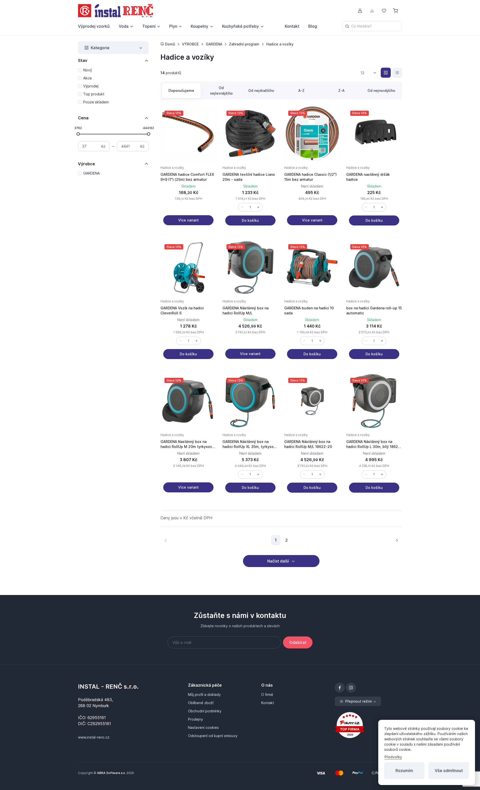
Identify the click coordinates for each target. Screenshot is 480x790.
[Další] (397, 540)
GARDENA (91, 173)
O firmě (267, 694)
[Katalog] (386, 73)
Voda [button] (123, 26)
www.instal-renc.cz (94, 737)
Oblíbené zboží (201, 703)
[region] (113, 86)
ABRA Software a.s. (111, 773)
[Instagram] (351, 688)
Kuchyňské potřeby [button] (240, 26)
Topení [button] (149, 26)
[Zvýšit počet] (258, 207)
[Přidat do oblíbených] (207, 115)
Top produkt (93, 94)
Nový (87, 70)
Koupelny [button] (199, 26)
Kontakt (292, 26)
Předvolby (393, 757)
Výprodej (90, 86)
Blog (312, 26)
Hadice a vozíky (172, 168)
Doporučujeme (181, 90)
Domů (169, 44)
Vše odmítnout (449, 770)
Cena (83, 117)
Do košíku (250, 220)
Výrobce (86, 163)
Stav (82, 60)
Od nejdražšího (261, 90)
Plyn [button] (173, 26)
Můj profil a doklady (204, 694)
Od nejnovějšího (381, 90)
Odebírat (297, 642)
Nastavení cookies (203, 727)
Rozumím (404, 770)
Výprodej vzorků (94, 26)
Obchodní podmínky (205, 711)
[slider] (78, 133)
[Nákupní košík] (396, 11)
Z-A (341, 90)
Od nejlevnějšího (221, 90)
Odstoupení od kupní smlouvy (213, 736)
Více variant (188, 220)
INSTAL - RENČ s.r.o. (108, 686)
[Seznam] (397, 73)
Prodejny (195, 719)
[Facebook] (340, 688)
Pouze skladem (96, 102)
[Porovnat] (207, 127)
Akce (87, 78)
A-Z (301, 90)
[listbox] (370, 73)
